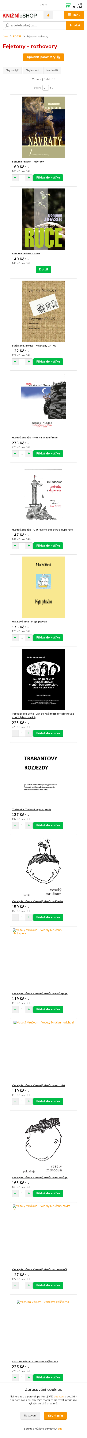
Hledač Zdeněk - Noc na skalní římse (35, 437)
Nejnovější (12, 70)
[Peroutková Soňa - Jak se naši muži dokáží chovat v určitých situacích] (43, 679)
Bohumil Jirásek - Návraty (28, 161)
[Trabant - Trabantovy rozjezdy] (43, 775)
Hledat (75, 25)
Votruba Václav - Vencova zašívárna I (35, 1361)
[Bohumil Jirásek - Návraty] (43, 127)
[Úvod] (20, 15)
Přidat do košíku (48, 178)
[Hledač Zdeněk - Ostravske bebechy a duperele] (43, 495)
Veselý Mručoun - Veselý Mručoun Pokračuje (40, 1177)
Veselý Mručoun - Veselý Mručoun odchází (38, 1085)
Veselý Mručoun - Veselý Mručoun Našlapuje (40, 993)
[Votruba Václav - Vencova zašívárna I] (43, 1327)
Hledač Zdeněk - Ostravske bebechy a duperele (42, 529)
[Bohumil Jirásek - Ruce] (43, 219)
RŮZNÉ (17, 36)
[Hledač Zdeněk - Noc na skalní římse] (43, 403)
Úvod (5, 36)
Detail (43, 269)
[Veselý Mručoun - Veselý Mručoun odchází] (43, 1051)
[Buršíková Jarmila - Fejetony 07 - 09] (43, 311)
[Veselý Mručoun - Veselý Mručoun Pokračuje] (43, 1143)
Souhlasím (55, 1416)
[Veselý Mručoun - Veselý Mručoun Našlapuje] (43, 959)
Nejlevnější (32, 70)
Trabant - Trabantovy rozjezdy (31, 809)
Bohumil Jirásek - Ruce (26, 253)
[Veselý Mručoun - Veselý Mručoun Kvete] (43, 867)
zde (60, 1428)
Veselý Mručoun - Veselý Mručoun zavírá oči (39, 1269)
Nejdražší (52, 70)
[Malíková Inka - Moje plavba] (43, 587)
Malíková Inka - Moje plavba (29, 621)
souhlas (59, 1396)
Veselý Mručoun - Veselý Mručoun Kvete (37, 901)
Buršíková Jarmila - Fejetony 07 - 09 (34, 345)
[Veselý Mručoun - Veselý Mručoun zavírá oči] (43, 1235)
